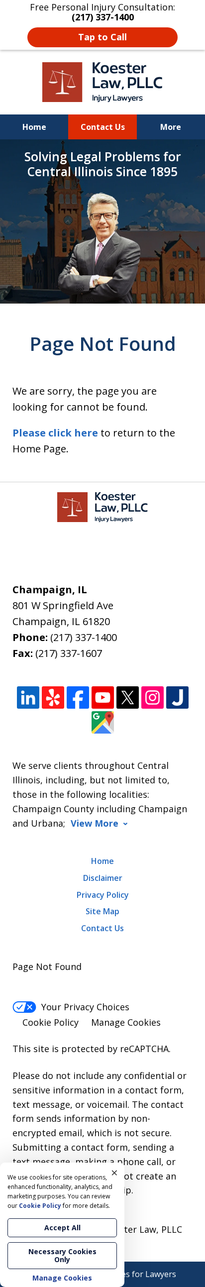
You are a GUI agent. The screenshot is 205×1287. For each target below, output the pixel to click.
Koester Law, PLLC (142, 1229)
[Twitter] (127, 697)
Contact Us (103, 126)
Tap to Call (102, 37)
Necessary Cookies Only (62, 1255)
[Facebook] (78, 697)
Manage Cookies (126, 1022)
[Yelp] (53, 697)
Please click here (55, 432)
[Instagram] (152, 697)
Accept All (62, 1227)
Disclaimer (102, 877)
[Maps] (103, 722)
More (170, 126)
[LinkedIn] (28, 697)
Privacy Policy (103, 894)
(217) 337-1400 (83, 637)
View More (94, 823)
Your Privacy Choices (85, 1007)
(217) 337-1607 (68, 653)
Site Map (102, 911)
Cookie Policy (50, 1022)
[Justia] (177, 697)
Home (34, 126)
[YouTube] (103, 697)
